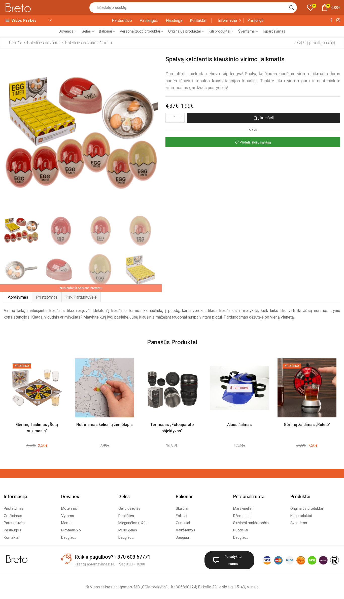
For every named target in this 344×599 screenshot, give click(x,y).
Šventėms (246, 31)
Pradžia (15, 42)
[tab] (18, 297)
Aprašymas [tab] (18, 297)
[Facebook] (331, 20)
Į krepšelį (266, 118)
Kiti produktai (219, 31)
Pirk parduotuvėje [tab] (81, 297)
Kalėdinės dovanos (43, 42)
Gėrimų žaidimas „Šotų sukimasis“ (37, 427)
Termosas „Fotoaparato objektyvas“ (172, 427)
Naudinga (174, 20)
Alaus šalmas (239, 424)
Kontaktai (198, 20)
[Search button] (291, 7)
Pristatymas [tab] (47, 297)
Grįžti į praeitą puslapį (316, 42)
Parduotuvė (122, 20)
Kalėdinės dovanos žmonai (89, 42)
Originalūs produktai (184, 31)
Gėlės (86, 31)
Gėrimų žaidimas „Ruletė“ (307, 424)
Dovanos (66, 31)
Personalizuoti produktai (140, 31)
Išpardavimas (274, 31)
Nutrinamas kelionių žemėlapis (104, 424)
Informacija (227, 20)
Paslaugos (149, 20)
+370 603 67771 (132, 557)
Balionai (105, 31)
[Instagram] (338, 20)
